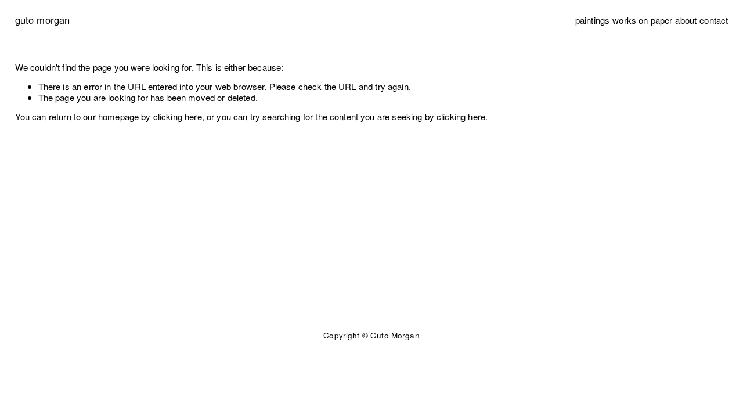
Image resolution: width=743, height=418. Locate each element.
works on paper (642, 20)
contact (713, 20)
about (686, 20)
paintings (592, 20)
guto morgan (42, 20)
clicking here (177, 116)
